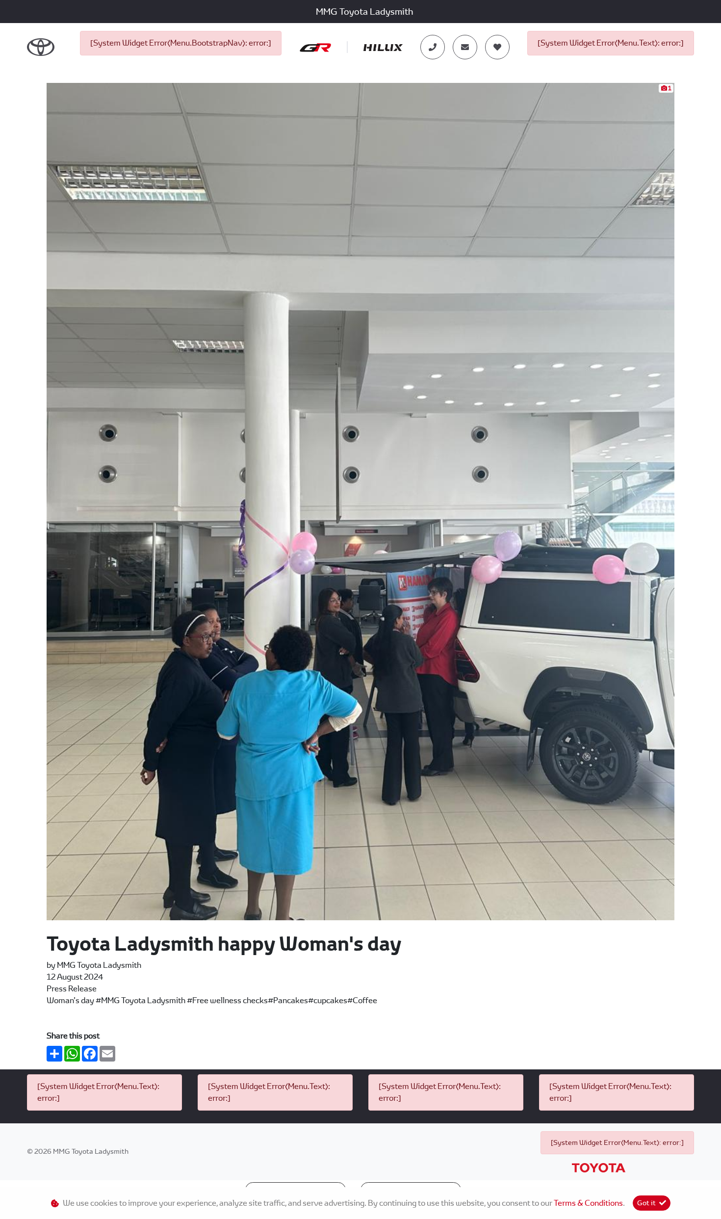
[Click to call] (432, 47)
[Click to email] (465, 47)
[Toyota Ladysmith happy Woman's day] (360, 500)
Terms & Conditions (588, 1203)
